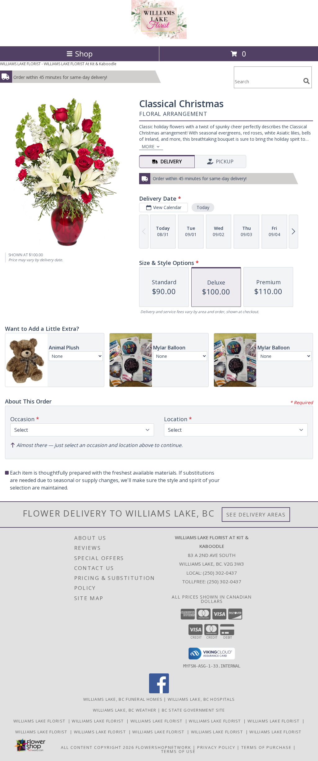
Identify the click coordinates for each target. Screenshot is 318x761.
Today (203, 207)
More (148, 146)
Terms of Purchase (266, 747)
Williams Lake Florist (40, 721)
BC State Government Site (193, 710)
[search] (306, 81)
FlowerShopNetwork (163, 747)
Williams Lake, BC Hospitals (201, 699)
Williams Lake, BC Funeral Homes (122, 699)
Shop (84, 53)
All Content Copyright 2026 (97, 747)
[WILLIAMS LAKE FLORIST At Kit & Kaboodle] (159, 37)
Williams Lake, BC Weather (125, 710)
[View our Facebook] (159, 692)
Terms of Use (178, 751)
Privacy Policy (216, 747)
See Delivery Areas (256, 514)
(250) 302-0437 (220, 573)
